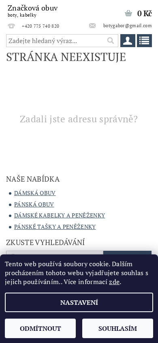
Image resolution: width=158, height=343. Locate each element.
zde (114, 281)
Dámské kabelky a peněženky (59, 215)
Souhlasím (117, 328)
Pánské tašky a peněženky (55, 226)
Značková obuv (33, 10)
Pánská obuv (34, 204)
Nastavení (79, 302)
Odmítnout (40, 328)
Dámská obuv (35, 193)
